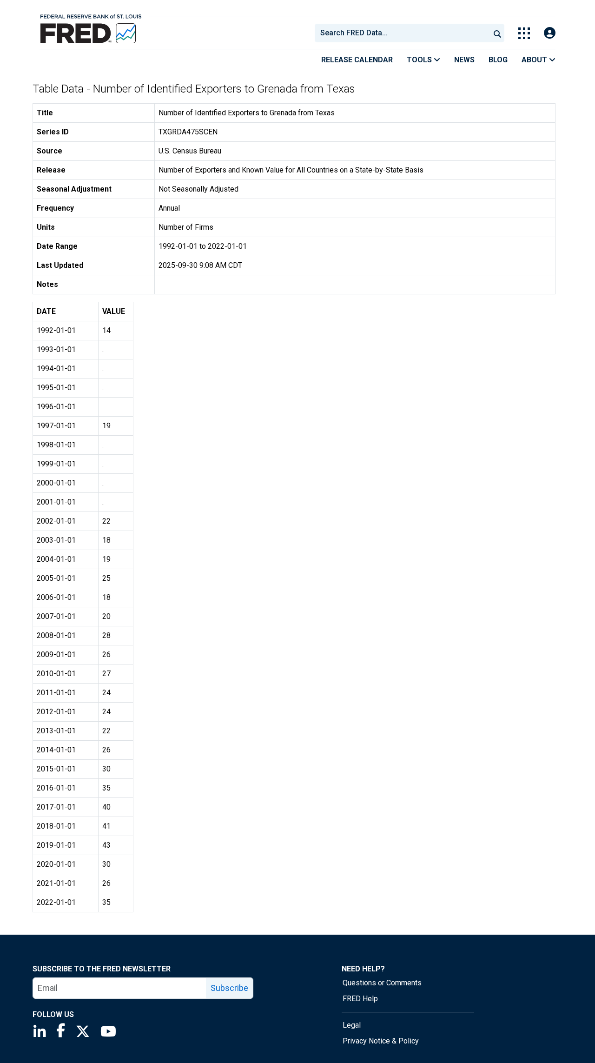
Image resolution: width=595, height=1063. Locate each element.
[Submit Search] (497, 33)
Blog (498, 59)
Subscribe (229, 988)
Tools (420, 59)
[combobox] (401, 33)
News (464, 59)
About (535, 59)
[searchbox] (404, 33)
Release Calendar (357, 59)
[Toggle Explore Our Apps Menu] (524, 33)
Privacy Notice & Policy (381, 1040)
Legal (352, 1025)
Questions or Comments (382, 982)
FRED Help (360, 998)
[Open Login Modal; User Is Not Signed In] (549, 33)
